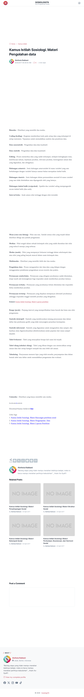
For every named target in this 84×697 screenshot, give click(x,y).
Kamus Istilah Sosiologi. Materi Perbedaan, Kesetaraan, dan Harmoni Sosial (58, 541)
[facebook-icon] (4, 683)
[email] (35, 461)
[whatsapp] (23, 461)
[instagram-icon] (12, 683)
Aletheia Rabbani (19, 658)
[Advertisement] (42, 24)
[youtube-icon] (16, 683)
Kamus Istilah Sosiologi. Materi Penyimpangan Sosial (21, 508)
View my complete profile (15, 677)
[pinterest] (31, 461)
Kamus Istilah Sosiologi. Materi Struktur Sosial (59, 508)
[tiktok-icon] (20, 683)
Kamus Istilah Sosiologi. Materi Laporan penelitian (31, 302)
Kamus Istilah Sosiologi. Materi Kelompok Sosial (21, 540)
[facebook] (14, 461)
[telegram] (27, 461)
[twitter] (19, 461)
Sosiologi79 (42, 2)
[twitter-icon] (8, 683)
